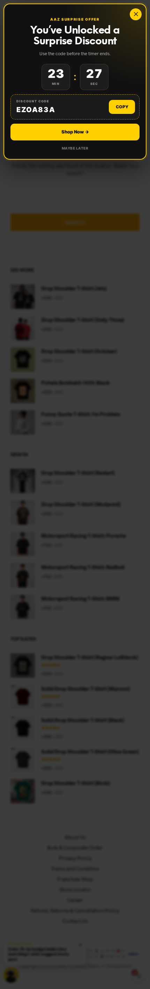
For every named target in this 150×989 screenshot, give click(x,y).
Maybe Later (75, 148)
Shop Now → (75, 131)
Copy (122, 106)
